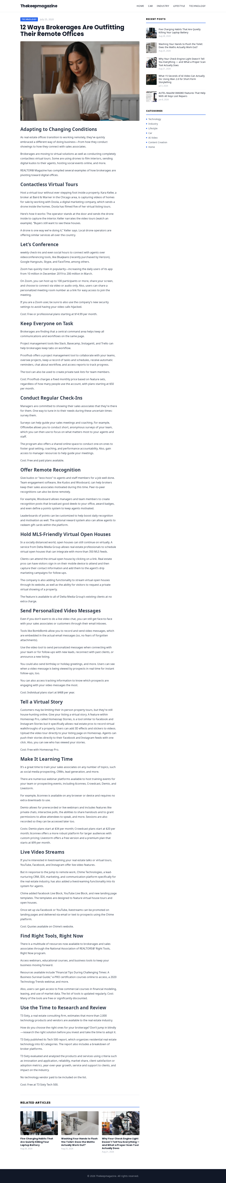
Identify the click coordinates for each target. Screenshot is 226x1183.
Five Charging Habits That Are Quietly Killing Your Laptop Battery (36, 1142)
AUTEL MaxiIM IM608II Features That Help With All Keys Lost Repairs (182, 94)
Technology (197, 5)
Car (150, 5)
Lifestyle (179, 5)
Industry (163, 5)
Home (140, 5)
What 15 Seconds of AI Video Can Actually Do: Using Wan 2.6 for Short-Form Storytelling (182, 79)
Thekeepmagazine (38, 6)
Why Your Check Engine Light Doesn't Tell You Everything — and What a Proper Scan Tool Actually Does (120, 1143)
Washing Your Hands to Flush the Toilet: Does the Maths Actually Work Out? (79, 1142)
